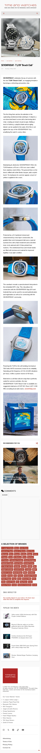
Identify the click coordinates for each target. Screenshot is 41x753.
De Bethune (17, 557)
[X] (8, 730)
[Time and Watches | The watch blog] (20, 7)
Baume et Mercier (19, 551)
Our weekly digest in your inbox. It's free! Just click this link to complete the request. (19, 598)
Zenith (35, 585)
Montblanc (31, 572)
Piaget (14, 579)
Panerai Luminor (7, 713)
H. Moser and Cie (7, 566)
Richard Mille (26, 579)
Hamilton (17, 566)
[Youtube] (23, 730)
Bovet (11, 554)
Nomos (4, 575)
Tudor (30, 582)
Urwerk (14, 585)
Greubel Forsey (29, 563)
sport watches (18, 60)
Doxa (24, 557)
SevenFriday (11, 582)
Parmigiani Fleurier (30, 575)
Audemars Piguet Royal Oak (11, 702)
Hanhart (23, 566)
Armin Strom (24, 548)
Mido (25, 572)
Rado (19, 579)
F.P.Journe (5, 560)
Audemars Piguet (7, 551)
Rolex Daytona (7, 718)
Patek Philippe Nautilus (9, 715)
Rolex (34, 579)
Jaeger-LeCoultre (7, 569)
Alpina (17, 548)
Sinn (17, 582)
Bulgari (29, 554)
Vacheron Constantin (24, 585)
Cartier (35, 554)
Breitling (23, 554)
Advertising (7, 738)
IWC (34, 566)
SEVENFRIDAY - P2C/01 (14, 461)
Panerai (20, 575)
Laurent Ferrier (19, 569)
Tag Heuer (23, 582)
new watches (9, 60)
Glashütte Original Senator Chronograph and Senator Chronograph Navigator (20, 45)
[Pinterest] (13, 730)
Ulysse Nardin (6, 585)
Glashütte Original (7, 563)
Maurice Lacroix (7, 572)
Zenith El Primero (8, 722)
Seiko (3, 582)
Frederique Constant (16, 560)
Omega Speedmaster (9, 711)
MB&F (34, 569)
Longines (28, 569)
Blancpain (5, 554)
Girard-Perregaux (29, 560)
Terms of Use (7, 741)
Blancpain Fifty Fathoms (10, 704)
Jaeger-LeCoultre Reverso (10, 709)
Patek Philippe (6, 579)
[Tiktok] (18, 730)
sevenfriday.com (30, 389)
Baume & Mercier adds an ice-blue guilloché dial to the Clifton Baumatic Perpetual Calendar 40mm (23, 626)
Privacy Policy (7, 744)
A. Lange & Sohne (7, 548)
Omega (10, 575)
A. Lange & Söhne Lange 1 (10, 699)
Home (2, 60)
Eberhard (30, 557)
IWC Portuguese (7, 706)
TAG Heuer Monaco (8, 720)
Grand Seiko (18, 563)
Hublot (30, 566)
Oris (15, 575)
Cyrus (10, 557)
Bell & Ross (30, 551)
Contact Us (6, 747)
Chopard (4, 557)
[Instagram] (4, 730)
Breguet (16, 554)
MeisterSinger (17, 572)
